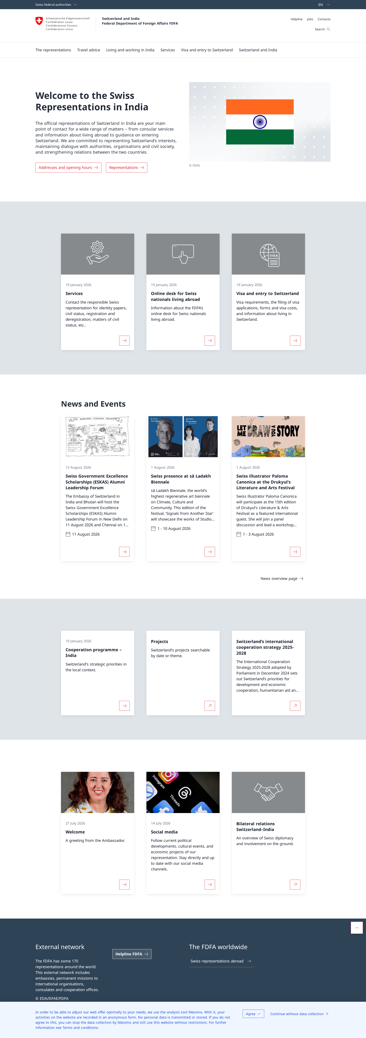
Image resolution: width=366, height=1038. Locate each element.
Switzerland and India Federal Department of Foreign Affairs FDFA (140, 21)
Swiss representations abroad (217, 961)
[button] (53, 49)
